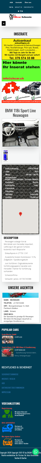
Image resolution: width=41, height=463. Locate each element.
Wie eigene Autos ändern (11, 436)
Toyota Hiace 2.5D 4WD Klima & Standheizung (19, 347)
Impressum (6, 392)
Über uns (28, 2)
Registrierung (7, 408)
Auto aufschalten (8, 422)
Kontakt (19, 2)
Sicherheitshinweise (10, 374)
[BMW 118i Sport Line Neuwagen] (5, 156)
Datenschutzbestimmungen (13, 387)
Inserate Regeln (8, 378)
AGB (11, 2)
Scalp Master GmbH (9, 334)
